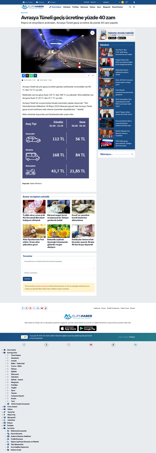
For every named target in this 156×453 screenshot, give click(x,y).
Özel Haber (56, 7)
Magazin (106, 7)
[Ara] (130, 7)
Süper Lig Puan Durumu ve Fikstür (25, 442)
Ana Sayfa (11, 350)
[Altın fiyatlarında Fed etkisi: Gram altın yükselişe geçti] (34, 231)
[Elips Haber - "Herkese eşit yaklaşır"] (32, 7)
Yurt (13, 401)
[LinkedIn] (38, 308)
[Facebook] (23, 308)
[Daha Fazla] (35, 75)
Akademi (15, 358)
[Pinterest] (30, 308)
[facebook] (24, 345)
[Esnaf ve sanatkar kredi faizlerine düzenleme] (83, 207)
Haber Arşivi (125, 308)
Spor (99, 7)
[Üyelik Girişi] (133, 2)
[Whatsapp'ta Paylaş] (31, 75)
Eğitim (14, 371)
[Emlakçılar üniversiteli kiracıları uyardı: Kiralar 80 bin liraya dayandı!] (83, 231)
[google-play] (87, 328)
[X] (26, 308)
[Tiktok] (45, 308)
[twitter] (46, 345)
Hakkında (97, 308)
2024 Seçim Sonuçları (20, 404)
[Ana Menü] (134, 7)
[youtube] (91, 345)
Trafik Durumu (17, 439)
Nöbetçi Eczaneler (19, 431)
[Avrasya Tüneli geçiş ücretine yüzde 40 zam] (58, 51)
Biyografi (11, 417)
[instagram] (68, 345)
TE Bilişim (132, 337)
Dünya (92, 7)
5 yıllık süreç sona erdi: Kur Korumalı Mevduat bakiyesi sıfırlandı (34, 217)
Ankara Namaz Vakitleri (21, 436)
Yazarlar (53, 2)
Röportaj (11, 415)
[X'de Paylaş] (27, 75)
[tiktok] (113, 345)
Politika (75, 7)
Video (10, 409)
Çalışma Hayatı (17, 396)
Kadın (13, 398)
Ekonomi (84, 7)
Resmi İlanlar (117, 7)
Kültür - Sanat (17, 380)
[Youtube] (42, 308)
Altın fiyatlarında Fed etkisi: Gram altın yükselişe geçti (33, 242)
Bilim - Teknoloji (17, 363)
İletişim (132, 308)
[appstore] (68, 328)
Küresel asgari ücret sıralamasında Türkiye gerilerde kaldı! (58, 217)
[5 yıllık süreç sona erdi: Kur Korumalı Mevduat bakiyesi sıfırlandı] (34, 207)
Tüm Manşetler (17, 444)
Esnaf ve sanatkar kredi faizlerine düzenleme (80, 217)
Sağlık (13, 388)
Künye (103, 308)
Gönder (27, 279)
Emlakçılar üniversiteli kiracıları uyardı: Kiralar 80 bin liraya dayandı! (83, 242)
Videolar (41, 2)
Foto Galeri (29, 2)
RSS (25, 337)
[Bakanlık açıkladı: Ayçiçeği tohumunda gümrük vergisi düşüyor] (58, 231)
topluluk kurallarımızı (42, 286)
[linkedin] (135, 345)
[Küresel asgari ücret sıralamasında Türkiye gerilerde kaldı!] (58, 207)
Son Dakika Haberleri (20, 447)
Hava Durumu (16, 434)
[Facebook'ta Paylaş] (23, 75)
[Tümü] (132, 154)
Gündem (66, 7)
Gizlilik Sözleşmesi (113, 308)
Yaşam (14, 393)
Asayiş (14, 361)
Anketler (11, 420)
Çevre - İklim (16, 366)
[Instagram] (34, 308)
